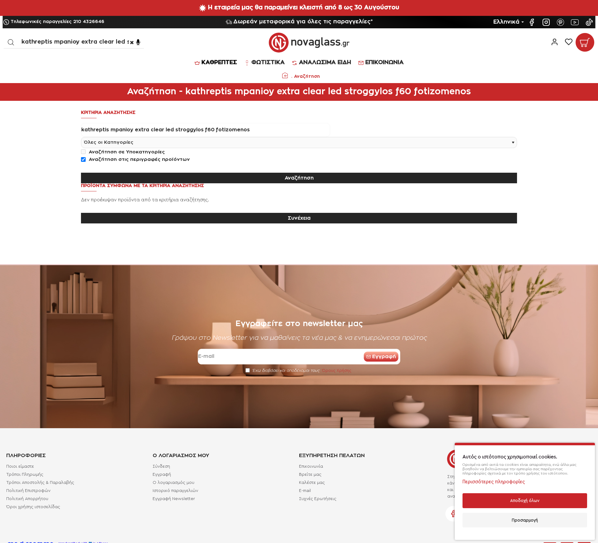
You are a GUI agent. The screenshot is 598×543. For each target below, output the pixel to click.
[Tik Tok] (590, 22)
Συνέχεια (299, 218)
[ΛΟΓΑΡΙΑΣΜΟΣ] (555, 42)
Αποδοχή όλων (524, 501)
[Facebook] (532, 22)
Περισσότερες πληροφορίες (494, 482)
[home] (285, 75)
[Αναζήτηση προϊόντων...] (11, 42)
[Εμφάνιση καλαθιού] (585, 42)
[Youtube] (575, 22)
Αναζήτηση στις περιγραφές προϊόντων (138, 159)
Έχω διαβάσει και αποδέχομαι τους (301, 370)
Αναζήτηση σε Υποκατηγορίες (126, 152)
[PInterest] (561, 22)
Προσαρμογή (525, 520)
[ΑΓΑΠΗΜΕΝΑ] (569, 42)
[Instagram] (547, 22)
